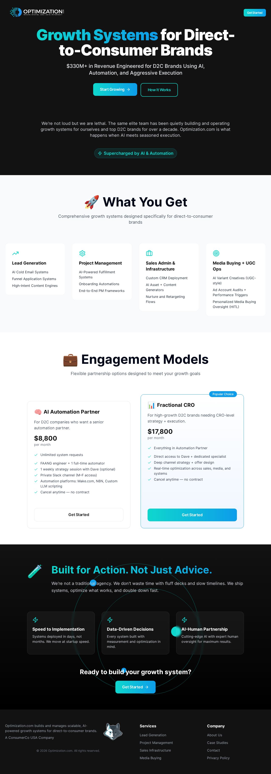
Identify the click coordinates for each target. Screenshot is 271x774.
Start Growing (112, 89)
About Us (214, 735)
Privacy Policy (218, 758)
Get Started (255, 12)
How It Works (159, 90)
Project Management (156, 743)
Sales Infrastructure (155, 750)
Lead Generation (153, 735)
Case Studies (217, 743)
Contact (213, 750)
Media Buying (150, 758)
